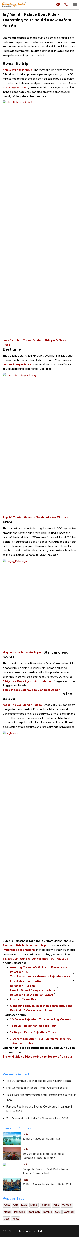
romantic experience (17, 364)
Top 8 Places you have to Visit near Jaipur (31, 690)
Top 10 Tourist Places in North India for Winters (35, 517)
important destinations (19, 949)
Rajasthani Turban (22, 985)
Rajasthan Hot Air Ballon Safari (31, 995)
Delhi (24, 1205)
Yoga (15, 1219)
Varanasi (69, 1212)
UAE (57, 1212)
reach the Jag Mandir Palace (22, 705)
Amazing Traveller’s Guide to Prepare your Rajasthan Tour (40, 970)
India (56, 1205)
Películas (19, 1212)
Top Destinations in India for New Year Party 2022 (37, 1118)
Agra (7, 1205)
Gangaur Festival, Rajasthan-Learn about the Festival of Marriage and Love (41, 1008)
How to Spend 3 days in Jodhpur (32, 990)
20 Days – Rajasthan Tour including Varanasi (41, 1019)
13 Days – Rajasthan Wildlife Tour (33, 1025)
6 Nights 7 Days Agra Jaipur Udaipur (27, 681)
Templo (47, 1212)
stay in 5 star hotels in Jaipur (22, 652)
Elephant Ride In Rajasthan (21, 945)
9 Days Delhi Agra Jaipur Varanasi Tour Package (35, 958)
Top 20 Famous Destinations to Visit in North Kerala (38, 1080)
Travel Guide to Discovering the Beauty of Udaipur (38, 1056)
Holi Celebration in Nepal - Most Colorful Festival (37, 1087)
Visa (6, 1219)
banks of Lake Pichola (17, 70)
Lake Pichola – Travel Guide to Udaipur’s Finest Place (35, 342)
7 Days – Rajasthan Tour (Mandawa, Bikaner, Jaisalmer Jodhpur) (40, 1041)
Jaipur (44, 945)
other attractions (14, 87)
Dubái (33, 1205)
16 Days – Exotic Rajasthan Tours (33, 1032)
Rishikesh (34, 1212)
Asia (15, 1205)
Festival (45, 1205)
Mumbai (67, 1205)
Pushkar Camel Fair (23, 999)
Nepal (7, 1212)
